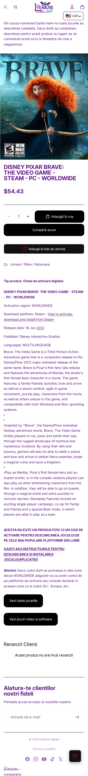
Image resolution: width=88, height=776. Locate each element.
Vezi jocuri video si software (30, 619)
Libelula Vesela (49, 739)
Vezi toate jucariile (23, 601)
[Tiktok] (52, 759)
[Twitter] (60, 759)
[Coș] (82, 7)
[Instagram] (35, 759)
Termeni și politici (44, 749)
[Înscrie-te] (77, 717)
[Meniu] (5, 7)
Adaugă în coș (62, 216)
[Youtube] (44, 759)
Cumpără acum (44, 230)
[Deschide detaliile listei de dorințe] (75, 756)
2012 (40, 328)
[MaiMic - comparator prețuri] (44, 771)
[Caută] (15, 7)
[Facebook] (27, 759)
